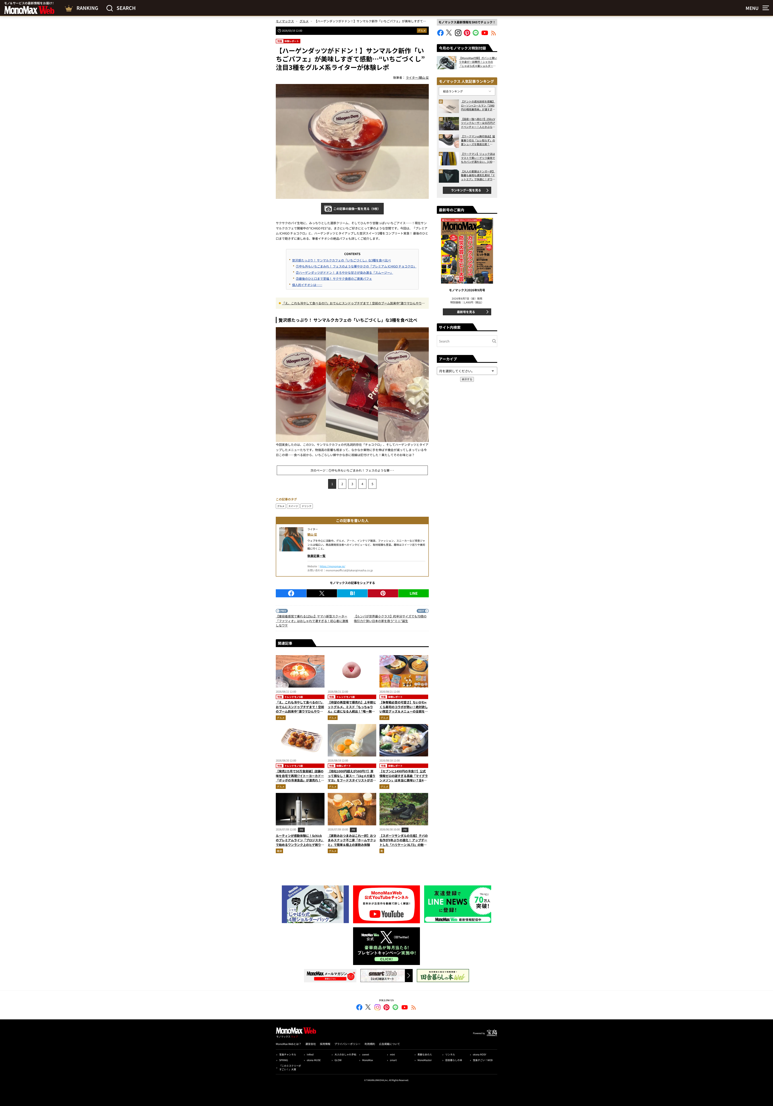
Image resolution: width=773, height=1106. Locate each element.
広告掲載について (389, 1044)
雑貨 (279, 851)
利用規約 (370, 1044)
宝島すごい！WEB (483, 1060)
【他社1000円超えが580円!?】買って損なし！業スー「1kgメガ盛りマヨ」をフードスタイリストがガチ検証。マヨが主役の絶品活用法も (352, 778)
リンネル (450, 1054)
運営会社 (310, 1044)
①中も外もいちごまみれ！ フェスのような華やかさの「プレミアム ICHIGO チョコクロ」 (356, 266)
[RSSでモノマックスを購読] (414, 1008)
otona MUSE (314, 1060)
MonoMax (367, 1060)
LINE (414, 593)
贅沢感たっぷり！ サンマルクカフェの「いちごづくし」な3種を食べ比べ (341, 260)
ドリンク (306, 506)
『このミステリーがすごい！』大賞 (290, 1067)
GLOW (338, 1060)
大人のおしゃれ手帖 (345, 1054)
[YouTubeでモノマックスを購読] (485, 35)
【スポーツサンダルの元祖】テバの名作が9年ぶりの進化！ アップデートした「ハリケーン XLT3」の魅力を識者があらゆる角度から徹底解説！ (403, 844)
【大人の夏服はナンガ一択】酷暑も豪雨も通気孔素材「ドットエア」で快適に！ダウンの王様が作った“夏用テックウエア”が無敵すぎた (478, 175)
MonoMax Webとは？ (288, 1044)
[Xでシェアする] (322, 593)
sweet (365, 1054)
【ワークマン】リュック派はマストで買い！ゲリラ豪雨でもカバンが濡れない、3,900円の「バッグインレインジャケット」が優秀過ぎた (478, 158)
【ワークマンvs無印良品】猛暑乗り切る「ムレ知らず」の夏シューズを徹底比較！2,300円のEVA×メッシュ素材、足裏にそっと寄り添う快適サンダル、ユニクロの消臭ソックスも (478, 140)
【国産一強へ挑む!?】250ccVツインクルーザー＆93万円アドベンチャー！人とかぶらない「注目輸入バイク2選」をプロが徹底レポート (478, 123)
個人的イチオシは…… (307, 285)
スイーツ (293, 506)
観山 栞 (312, 534)
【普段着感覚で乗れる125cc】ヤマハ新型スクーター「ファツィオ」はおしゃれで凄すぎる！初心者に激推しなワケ (312, 620)
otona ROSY (479, 1054)
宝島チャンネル (287, 1054)
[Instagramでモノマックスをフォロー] (458, 35)
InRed (310, 1054)
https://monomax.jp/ (332, 566)
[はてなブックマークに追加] (352, 593)
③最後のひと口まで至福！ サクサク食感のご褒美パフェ (334, 278)
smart (393, 1060)
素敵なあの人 (425, 1054)
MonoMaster (425, 1060)
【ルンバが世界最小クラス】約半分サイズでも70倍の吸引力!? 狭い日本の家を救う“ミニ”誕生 (390, 618)
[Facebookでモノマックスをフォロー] (440, 35)
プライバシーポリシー (347, 1044)
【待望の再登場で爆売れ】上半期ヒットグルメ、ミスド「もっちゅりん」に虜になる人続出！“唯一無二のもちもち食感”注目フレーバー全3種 (352, 711)
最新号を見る (466, 312)
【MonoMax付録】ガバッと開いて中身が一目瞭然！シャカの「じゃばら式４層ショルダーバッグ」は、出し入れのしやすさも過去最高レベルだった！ (478, 62)
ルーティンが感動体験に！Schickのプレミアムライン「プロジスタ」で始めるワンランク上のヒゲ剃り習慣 (300, 842)
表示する (467, 379)
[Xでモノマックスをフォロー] (449, 35)
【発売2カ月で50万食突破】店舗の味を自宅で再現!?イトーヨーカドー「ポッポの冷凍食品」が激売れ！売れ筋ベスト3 (300, 778)
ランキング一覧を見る (466, 190)
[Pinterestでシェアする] (383, 593)
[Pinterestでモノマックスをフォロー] (467, 35)
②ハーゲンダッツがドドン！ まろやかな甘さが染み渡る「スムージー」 (344, 272)
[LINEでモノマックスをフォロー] (476, 35)
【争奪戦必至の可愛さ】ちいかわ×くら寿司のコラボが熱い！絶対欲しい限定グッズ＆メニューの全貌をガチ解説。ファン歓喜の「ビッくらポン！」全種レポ (403, 711)
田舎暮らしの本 (453, 1060)
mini (392, 1054)
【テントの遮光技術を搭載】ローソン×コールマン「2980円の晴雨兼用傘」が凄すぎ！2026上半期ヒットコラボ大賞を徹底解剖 (478, 105)
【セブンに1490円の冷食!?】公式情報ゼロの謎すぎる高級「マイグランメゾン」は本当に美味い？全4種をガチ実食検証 (403, 778)
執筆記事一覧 (316, 556)
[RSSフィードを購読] (493, 35)
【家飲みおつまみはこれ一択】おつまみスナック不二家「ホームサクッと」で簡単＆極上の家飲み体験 (352, 840)
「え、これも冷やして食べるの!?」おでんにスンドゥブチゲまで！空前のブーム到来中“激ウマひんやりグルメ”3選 (353, 303)
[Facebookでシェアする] (291, 593)
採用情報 (325, 1044)
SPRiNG (283, 1060)
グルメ (422, 30)
